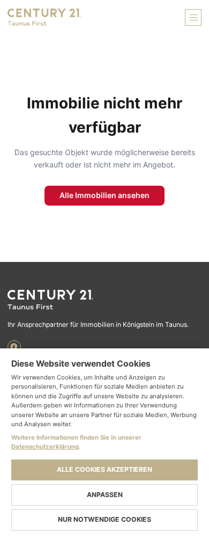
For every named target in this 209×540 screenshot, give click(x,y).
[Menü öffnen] (193, 17)
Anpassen (105, 495)
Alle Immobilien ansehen (104, 195)
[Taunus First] (104, 300)
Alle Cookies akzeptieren (104, 469)
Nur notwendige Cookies (104, 519)
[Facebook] (14, 347)
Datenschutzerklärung (45, 446)
